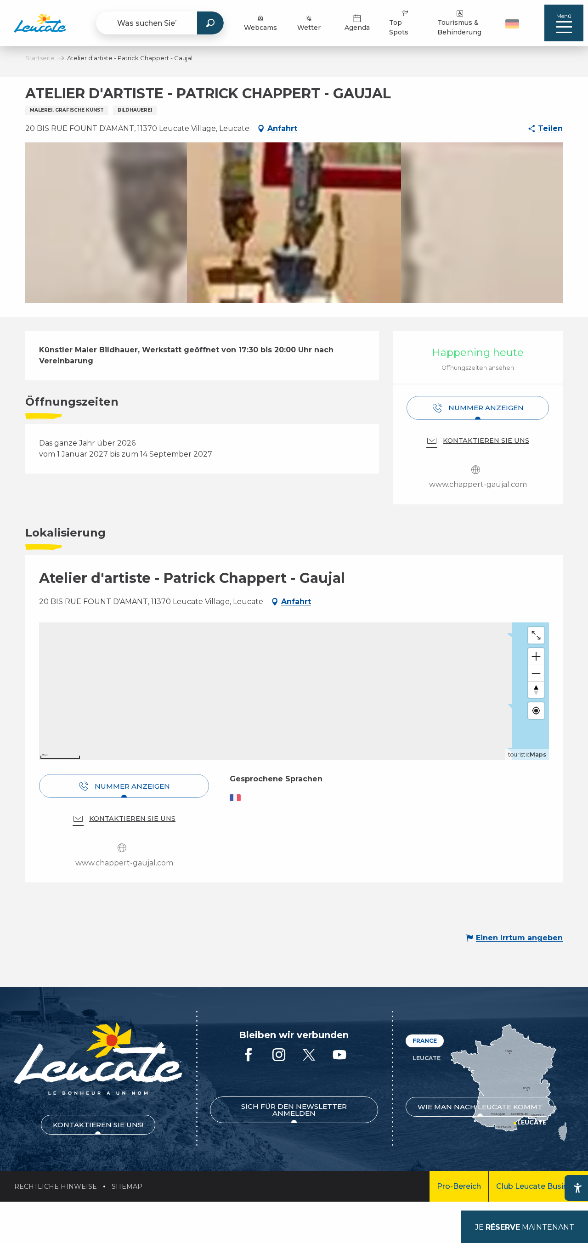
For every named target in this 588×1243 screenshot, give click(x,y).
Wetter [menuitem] (309, 27)
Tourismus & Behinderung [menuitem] (459, 27)
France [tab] (425, 1040)
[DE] (512, 23)
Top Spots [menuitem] (398, 27)
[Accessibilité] (577, 1188)
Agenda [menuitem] (357, 27)
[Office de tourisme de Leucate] (98, 1058)
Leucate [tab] (427, 1058)
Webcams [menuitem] (260, 27)
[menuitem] (40, 23)
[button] (513, 23)
